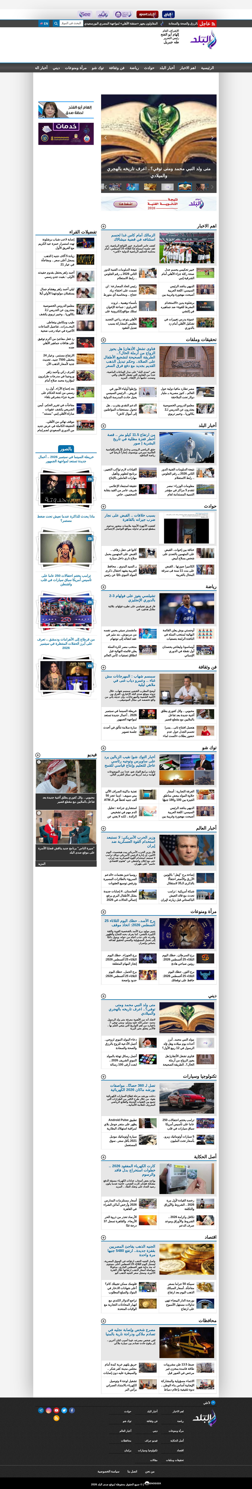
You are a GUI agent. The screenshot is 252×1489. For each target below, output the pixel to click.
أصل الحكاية (177, 1440)
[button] (212, 138)
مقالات (154, 1460)
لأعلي (207, 1402)
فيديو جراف (151, 1440)
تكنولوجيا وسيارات (148, 1450)
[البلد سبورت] (147, 14)
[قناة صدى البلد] (168, 14)
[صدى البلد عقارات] (102, 14)
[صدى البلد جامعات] (123, 14)
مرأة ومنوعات (76, 68)
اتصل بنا (132, 1471)
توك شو (98, 68)
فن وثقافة (117, 68)
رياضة (134, 68)
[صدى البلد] (203, 39)
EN (45, 23)
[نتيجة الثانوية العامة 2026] (159, 209)
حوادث (149, 68)
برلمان (127, 1450)
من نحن (150, 1471)
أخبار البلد (167, 68)
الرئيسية (207, 68)
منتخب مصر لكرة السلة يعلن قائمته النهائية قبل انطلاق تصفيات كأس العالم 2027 (142, 23)
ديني (56, 68)
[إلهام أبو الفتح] (66, 117)
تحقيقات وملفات (175, 1460)
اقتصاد (180, 1450)
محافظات (126, 1440)
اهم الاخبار (188, 68)
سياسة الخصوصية (108, 1471)
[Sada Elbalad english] (84, 14)
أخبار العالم (39, 68)
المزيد (41, 863)
